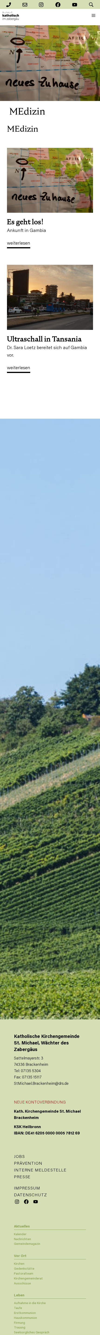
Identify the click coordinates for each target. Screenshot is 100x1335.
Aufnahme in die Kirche (30, 1303)
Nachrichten (22, 1239)
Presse (22, 1177)
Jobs (19, 1157)
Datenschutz (30, 1195)
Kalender (20, 1234)
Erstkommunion (25, 1313)
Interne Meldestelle (40, 1170)
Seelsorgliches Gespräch (31, 1332)
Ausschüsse (22, 1283)
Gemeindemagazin (27, 1244)
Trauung (19, 1327)
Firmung (19, 1322)
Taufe (18, 1308)
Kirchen (19, 1263)
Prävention (28, 1164)
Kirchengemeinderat (28, 1278)
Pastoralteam (23, 1273)
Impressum (27, 1188)
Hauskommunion (25, 1318)
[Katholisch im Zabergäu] (10, 16)
